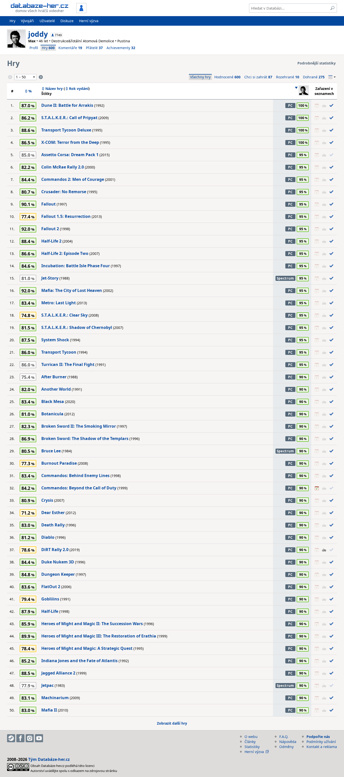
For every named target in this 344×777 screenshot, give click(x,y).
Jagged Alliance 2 (58, 673)
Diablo (47, 537)
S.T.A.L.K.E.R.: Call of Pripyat (69, 117)
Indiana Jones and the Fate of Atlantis (79, 660)
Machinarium (55, 697)
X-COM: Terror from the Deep (70, 142)
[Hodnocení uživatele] (302, 90)
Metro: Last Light (58, 303)
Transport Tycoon (58, 352)
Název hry (54, 88)
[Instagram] (30, 738)
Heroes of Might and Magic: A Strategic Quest (86, 648)
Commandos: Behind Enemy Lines (75, 475)
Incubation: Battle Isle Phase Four (75, 265)
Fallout (48, 204)
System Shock (55, 340)
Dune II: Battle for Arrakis (67, 105)
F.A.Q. (283, 736)
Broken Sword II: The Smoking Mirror (78, 426)
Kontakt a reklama (321, 746)
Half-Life (49, 611)
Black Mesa (52, 401)
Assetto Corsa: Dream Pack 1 (69, 154)
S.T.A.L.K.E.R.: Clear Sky (64, 315)
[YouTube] (39, 738)
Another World (56, 389)
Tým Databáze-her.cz (49, 759)
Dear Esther (53, 512)
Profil (33, 47)
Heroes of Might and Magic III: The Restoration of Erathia (98, 636)
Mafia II (49, 710)
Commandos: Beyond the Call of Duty (78, 488)
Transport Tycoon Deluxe (66, 130)
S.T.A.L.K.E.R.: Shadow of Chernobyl (76, 327)
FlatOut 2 (50, 586)
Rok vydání (78, 88)
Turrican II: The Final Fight (67, 364)
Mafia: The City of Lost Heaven (71, 290)
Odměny (286, 746)
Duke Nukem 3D (57, 562)
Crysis (47, 500)
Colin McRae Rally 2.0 (62, 167)
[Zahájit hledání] (332, 8)
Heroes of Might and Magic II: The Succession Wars (92, 623)
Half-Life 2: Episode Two (64, 253)
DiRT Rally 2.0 (54, 549)
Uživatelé (47, 20)
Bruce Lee (51, 451)
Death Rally (53, 525)
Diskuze (67, 20)
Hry (12, 20)
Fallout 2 (50, 228)
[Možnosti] (332, 77)
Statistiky (252, 746)
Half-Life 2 (51, 241)
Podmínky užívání (321, 741)
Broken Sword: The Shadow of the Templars (84, 438)
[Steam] (11, 738)
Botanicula (52, 414)
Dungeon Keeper (58, 574)
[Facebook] (20, 738)
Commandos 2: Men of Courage (72, 179)
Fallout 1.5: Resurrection (66, 216)
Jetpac (47, 685)
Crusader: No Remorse (63, 191)
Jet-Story (49, 278)
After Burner (53, 377)
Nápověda (287, 741)
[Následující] (41, 77)
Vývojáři (27, 20)
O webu (251, 736)
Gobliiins (50, 599)
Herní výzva (88, 20)
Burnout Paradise (59, 463)
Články (250, 741)
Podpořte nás (318, 736)
